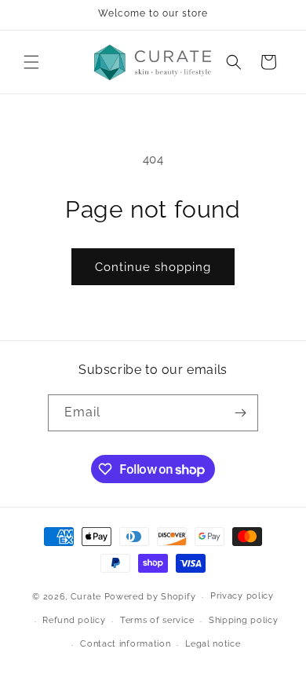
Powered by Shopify (150, 597)
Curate (86, 597)
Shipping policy (244, 620)
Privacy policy (242, 596)
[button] (31, 62)
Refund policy (73, 620)
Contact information (125, 644)
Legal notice (212, 644)
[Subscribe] (240, 412)
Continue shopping (153, 267)
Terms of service (157, 620)
